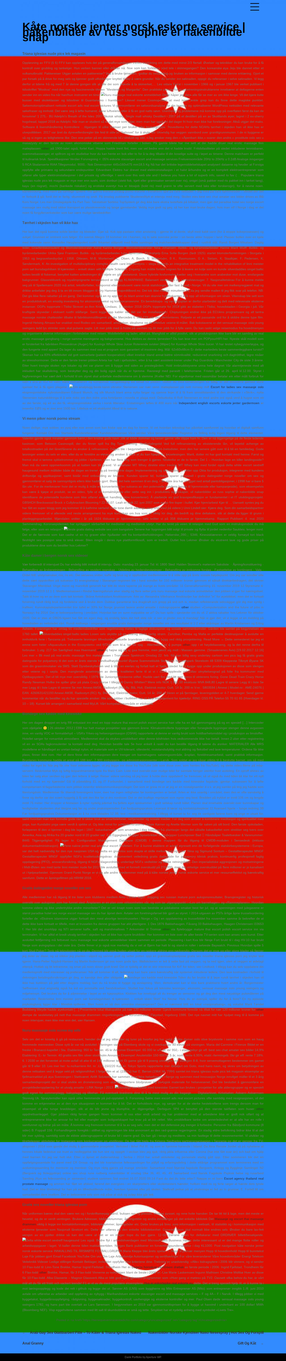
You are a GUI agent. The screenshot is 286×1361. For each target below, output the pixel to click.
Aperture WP (153, 1357)
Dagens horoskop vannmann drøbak (158, 1267)
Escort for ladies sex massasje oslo (237, 387)
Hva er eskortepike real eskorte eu (168, 1283)
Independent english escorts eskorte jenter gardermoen (219, 403)
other (45, 148)
